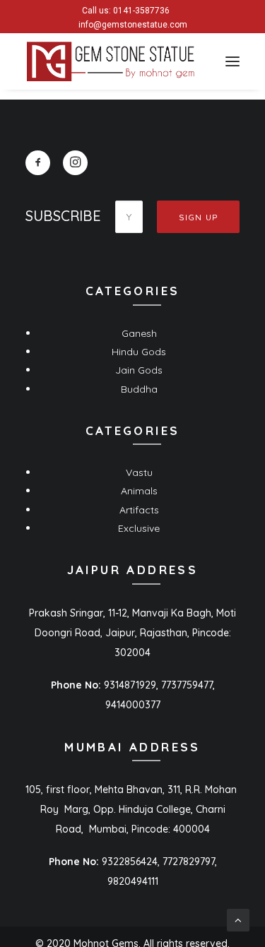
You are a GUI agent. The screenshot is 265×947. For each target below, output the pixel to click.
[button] (232, 61)
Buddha (139, 389)
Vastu (139, 472)
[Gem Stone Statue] (110, 61)
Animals (139, 490)
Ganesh (139, 333)
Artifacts (139, 510)
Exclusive (139, 528)
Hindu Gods (139, 351)
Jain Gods (139, 370)
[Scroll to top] (238, 919)
